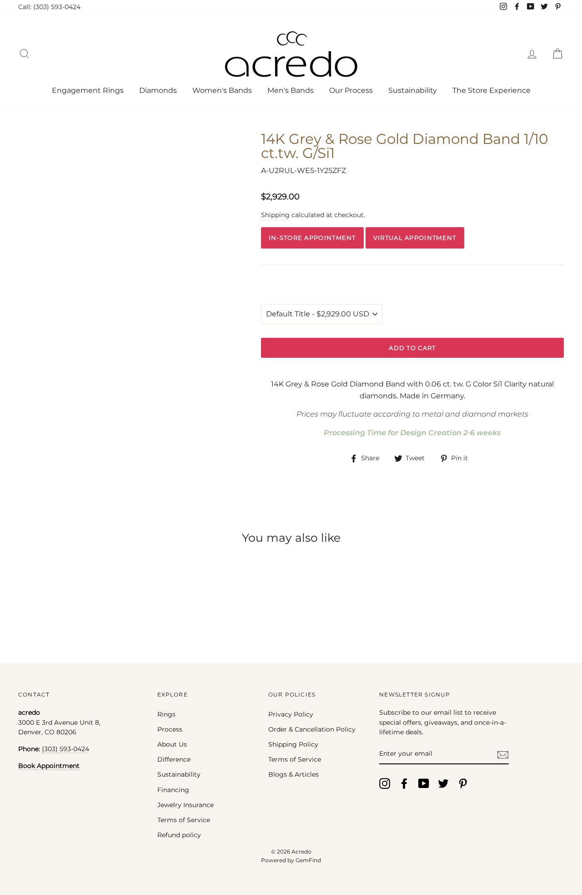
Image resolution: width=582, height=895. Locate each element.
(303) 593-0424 (65, 749)
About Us (172, 744)
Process (169, 729)
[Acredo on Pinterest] (462, 783)
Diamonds (158, 90)
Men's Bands (290, 90)
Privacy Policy (290, 714)
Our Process (351, 90)
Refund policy (179, 835)
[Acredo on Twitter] (443, 783)
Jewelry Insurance (185, 805)
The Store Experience (491, 90)
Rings (166, 714)
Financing (173, 789)
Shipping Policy (293, 744)
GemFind (308, 860)
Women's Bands (222, 90)
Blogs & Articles (293, 774)
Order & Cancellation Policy (312, 729)
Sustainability (412, 90)
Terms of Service (183, 820)
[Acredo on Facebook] (404, 783)
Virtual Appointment (415, 237)
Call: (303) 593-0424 (49, 6)
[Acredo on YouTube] (423, 783)
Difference (174, 759)
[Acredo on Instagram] (384, 783)
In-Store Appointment (312, 237)
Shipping (275, 215)
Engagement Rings (88, 90)
